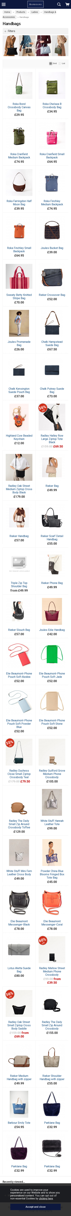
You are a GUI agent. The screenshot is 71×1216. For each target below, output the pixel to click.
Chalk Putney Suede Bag (52, 390)
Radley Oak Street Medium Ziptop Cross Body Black (19, 489)
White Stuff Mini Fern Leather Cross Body (19, 872)
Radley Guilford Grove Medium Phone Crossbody (52, 774)
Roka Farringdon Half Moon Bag (19, 202)
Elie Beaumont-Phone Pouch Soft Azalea (19, 675)
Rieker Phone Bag (52, 583)
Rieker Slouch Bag (19, 630)
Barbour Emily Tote (19, 1122)
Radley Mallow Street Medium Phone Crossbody (52, 971)
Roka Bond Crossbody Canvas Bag (19, 107)
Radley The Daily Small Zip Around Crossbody (52, 1025)
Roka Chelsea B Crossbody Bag (52, 105)
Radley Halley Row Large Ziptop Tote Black (52, 439)
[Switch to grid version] (50, 63)
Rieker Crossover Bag (52, 295)
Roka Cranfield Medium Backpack (19, 156)
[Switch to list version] (59, 63)
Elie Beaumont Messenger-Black (19, 923)
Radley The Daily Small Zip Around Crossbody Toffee (19, 824)
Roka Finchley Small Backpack (19, 249)
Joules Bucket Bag (52, 248)
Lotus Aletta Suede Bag (19, 970)
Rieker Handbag (19, 536)
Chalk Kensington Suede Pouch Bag (19, 390)
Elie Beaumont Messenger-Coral (52, 923)
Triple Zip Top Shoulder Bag (19, 584)
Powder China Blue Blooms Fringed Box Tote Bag (52, 874)
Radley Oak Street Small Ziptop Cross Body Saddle (19, 1025)
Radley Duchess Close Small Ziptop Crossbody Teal (19, 774)
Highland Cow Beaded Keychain (19, 437)
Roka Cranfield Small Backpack (52, 156)
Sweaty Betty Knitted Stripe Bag (19, 296)
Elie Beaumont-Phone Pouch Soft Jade (52, 675)
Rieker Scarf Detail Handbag (52, 537)
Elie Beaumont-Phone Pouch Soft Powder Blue (19, 724)
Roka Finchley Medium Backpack (52, 202)
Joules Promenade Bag (19, 343)
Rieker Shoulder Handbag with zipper (52, 1077)
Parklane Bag (52, 1122)
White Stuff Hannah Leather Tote (52, 822)
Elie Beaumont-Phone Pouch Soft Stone (52, 722)
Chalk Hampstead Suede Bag (52, 343)
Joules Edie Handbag (52, 630)
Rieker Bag (52, 486)
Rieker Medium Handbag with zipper (19, 1077)
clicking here (46, 1198)
